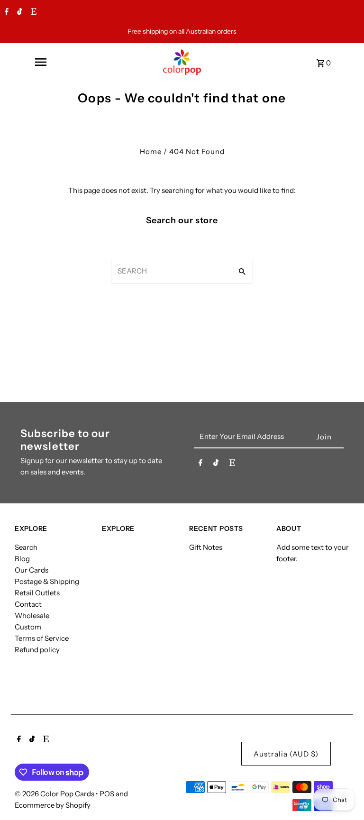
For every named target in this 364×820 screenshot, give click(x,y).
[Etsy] (32, 12)
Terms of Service (42, 638)
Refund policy (37, 649)
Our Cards (31, 569)
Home (151, 151)
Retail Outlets (37, 592)
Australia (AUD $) (286, 753)
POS (107, 793)
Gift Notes (205, 547)
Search (26, 547)
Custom (28, 626)
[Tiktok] (18, 12)
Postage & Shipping (47, 581)
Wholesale (32, 615)
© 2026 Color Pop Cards (55, 793)
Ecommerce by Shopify (53, 805)
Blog (22, 558)
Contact (28, 604)
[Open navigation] (40, 62)
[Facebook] (5, 12)
